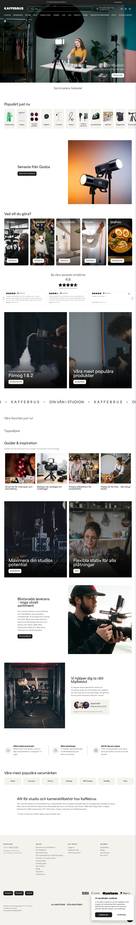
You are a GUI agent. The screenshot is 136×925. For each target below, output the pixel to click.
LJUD (63, 15)
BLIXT (35, 15)
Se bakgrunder (117, 260)
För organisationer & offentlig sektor (49, 855)
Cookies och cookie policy (46, 858)
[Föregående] (53, 79)
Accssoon (31, 781)
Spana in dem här (117, 75)
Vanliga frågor (41, 861)
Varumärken (40, 866)
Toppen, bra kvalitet (12, 296)
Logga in (71, 847)
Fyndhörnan (40, 874)
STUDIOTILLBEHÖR (125, 15)
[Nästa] (82, 79)
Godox (12, 781)
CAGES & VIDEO (45, 15)
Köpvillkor (39, 872)
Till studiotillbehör (25, 636)
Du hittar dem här (16, 382)
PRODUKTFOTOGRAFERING (100, 15)
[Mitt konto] (126, 9)
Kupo (125, 781)
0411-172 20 (106, 10)
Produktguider (41, 863)
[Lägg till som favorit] (122, 9)
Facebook (19, 893)
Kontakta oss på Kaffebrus (45, 847)
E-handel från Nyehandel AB (12, 910)
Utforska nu (12, 260)
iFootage (69, 781)
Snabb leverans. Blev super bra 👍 (59, 296)
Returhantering (41, 853)
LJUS (69, 15)
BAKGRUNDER (18, 15)
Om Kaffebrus (41, 850)
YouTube (29, 893)
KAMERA (56, 15)
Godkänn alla (103, 915)
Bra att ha (104, 855)
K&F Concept (87, 781)
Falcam (50, 781)
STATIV (113, 15)
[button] (66, 79)
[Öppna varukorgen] (130, 9)
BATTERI (28, 15)
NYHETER (7, 15)
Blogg (38, 869)
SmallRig (107, 781)
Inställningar (121, 915)
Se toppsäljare (80, 382)
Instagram (8, 893)
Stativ (77, 571)
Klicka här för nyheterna (27, 173)
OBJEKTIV (77, 15)
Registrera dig (73, 850)
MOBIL (85, 15)
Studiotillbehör (15, 571)
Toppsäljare (104, 847)
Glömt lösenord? (74, 853)
